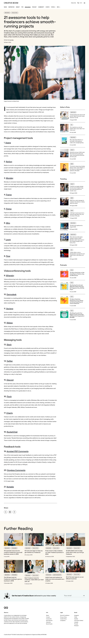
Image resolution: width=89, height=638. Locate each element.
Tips (71, 124)
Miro (8, 223)
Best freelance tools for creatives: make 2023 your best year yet (34, 579)
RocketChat (12, 432)
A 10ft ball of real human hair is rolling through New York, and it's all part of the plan (77, 214)
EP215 (72, 282)
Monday (9, 178)
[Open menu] (84, 3)
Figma (8, 209)
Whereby (10, 275)
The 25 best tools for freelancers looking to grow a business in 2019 (13, 579)
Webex (10, 322)
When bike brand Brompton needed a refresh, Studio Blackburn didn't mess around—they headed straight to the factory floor (77, 239)
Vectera (9, 308)
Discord (10, 380)
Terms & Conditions (64, 615)
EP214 (72, 296)
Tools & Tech (14, 12)
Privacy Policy (63, 617)
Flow (8, 256)
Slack (9, 344)
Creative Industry (57, 574)
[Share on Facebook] (14, 512)
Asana (8, 142)
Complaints (62, 620)
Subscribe (73, 3)
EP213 (72, 310)
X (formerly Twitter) (78, 620)
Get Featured (49, 620)
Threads (76, 624)
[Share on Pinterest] (10, 512)
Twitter (10, 361)
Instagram (76, 615)
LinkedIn (76, 622)
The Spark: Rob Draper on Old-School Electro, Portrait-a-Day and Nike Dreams (77, 274)
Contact (48, 617)
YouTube (76, 618)
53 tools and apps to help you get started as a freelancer (34, 551)
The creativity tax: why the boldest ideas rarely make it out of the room (77, 129)
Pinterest (76, 625)
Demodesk (11, 294)
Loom (8, 239)
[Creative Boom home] (11, 3)
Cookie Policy (63, 618)
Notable (10, 486)
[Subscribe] (83, 595)
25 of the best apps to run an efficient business (75, 578)
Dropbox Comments (16, 470)
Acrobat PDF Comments (17, 451)
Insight (72, 149)
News (72, 163)
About (47, 615)
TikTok (75, 617)
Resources (7, 12)
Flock (9, 396)
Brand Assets (49, 624)
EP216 (72, 270)
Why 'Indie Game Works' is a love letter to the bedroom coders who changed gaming (76, 141)
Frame (9, 194)
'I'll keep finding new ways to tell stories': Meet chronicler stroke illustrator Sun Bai (77, 116)
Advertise (48, 622)
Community (49, 618)
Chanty (9, 413)
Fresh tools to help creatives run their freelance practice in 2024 (54, 552)
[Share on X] (5, 512)
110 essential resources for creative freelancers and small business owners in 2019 (13, 552)
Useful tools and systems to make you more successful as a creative (54, 579)
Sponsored (14, 548)
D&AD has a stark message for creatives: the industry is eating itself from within (77, 202)
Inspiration (73, 112)
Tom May (11, 40)
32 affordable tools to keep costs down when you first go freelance (75, 552)
